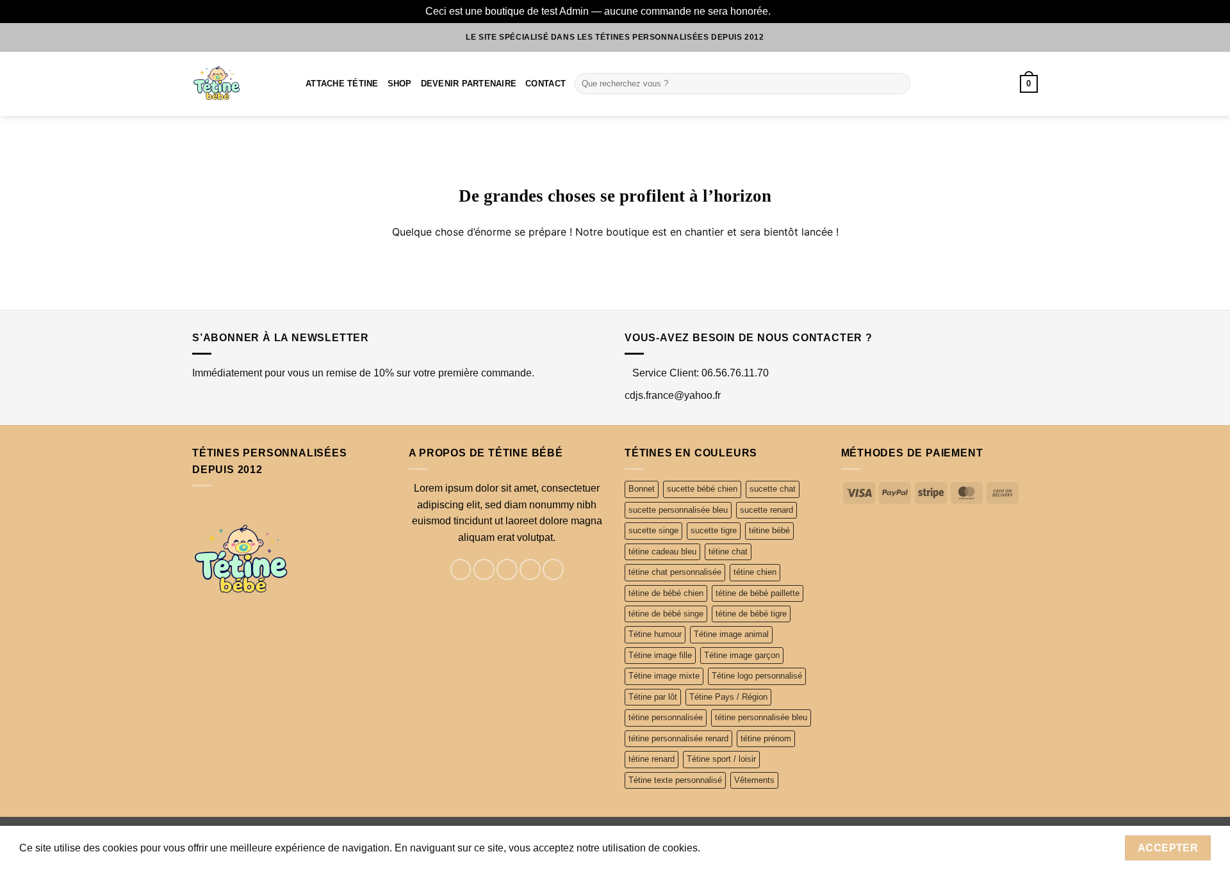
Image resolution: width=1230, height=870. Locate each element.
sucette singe (653, 530)
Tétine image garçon (742, 655)
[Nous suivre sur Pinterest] (553, 569)
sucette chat (773, 489)
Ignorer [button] (789, 11)
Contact (545, 83)
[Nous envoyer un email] (530, 569)
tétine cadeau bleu (662, 551)
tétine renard (651, 759)
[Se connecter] (1004, 84)
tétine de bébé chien (665, 593)
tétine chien (755, 572)
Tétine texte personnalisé (675, 780)
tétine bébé (769, 530)
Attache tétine (342, 83)
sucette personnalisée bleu (678, 510)
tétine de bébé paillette (758, 593)
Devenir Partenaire (469, 83)
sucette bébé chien (702, 489)
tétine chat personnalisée (674, 572)
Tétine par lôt (652, 697)
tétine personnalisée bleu (761, 717)
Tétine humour (655, 634)
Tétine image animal (731, 634)
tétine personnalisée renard (678, 738)
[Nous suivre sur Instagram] (484, 569)
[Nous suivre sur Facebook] (461, 569)
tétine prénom (766, 738)
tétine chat (728, 551)
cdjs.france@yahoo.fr (673, 395)
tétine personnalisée (665, 717)
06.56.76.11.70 (735, 372)
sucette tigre (714, 530)
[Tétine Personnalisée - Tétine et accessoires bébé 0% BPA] (239, 84)
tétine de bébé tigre (751, 613)
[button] (1029, 84)
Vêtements (754, 780)
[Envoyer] (897, 84)
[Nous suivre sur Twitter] (507, 569)
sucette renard (766, 510)
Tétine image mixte (664, 676)
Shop (400, 83)
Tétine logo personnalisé (757, 676)
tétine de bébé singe (665, 613)
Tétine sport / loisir (721, 759)
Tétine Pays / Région (728, 697)
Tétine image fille (660, 655)
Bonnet (641, 489)
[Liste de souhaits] (984, 84)
